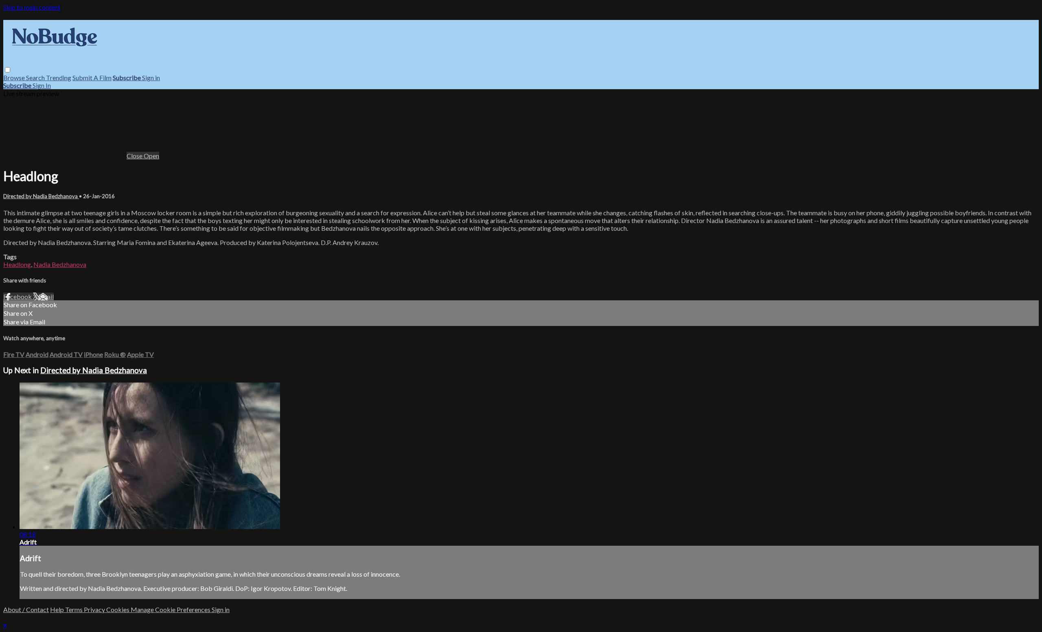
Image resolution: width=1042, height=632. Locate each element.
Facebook (18, 296)
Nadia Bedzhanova (59, 264)
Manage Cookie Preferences (171, 609)
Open (151, 156)
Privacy (95, 609)
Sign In (42, 85)
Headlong (17, 264)
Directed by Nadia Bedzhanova (41, 196)
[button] (7, 69)
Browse (14, 77)
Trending (58, 77)
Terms (74, 609)
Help (57, 609)
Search (36, 77)
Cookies (118, 609)
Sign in (151, 77)
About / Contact (26, 609)
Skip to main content (31, 7)
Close (135, 156)
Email (46, 296)
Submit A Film (92, 77)
